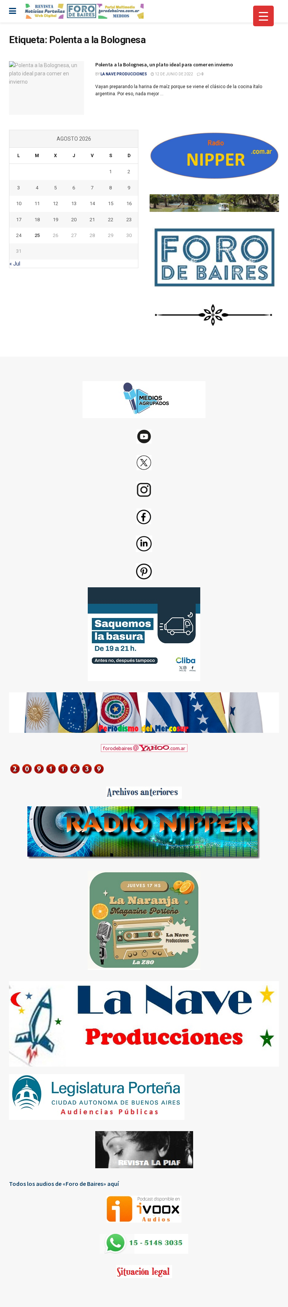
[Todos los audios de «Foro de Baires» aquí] (144, 1209)
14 (92, 203)
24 (18, 235)
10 (18, 203)
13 (73, 203)
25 (37, 235)
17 (18, 219)
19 (55, 219)
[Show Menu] (12, 11)
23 (129, 219)
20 (73, 219)
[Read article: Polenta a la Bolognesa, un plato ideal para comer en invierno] (46, 88)
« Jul (14, 264)
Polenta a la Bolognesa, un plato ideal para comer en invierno (164, 64)
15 (110, 203)
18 (37, 219)
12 (55, 203)
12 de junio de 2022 (173, 74)
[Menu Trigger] (263, 16)
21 (92, 219)
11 (37, 203)
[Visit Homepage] (84, 11)
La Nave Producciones (123, 74)
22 (110, 219)
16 (129, 203)
